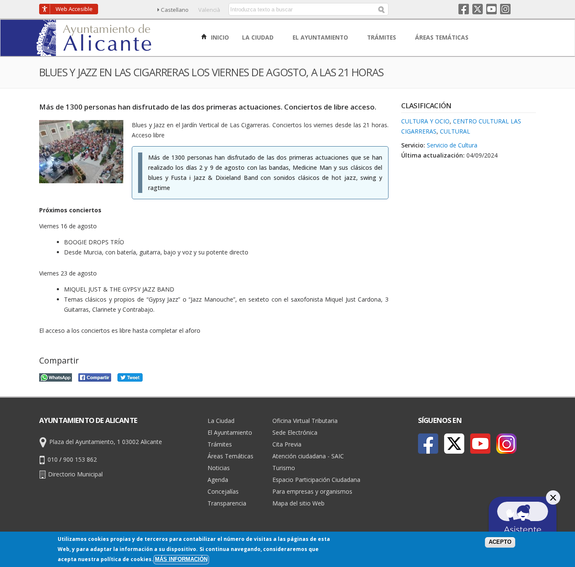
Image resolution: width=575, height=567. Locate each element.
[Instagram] (506, 443)
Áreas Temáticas (230, 456)
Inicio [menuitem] (219, 37)
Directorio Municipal (75, 474)
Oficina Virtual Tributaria (305, 421)
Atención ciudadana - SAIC (308, 456)
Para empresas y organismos (312, 491)
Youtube (491, 9)
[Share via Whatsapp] (55, 376)
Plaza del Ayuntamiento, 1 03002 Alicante (105, 442)
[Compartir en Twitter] (130, 376)
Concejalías (223, 491)
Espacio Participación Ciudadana (316, 480)
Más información (181, 559)
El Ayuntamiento (230, 432)
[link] (94, 51)
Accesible (74, 9)
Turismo (283, 468)
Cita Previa (286, 444)
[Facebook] (428, 443)
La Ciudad (221, 421)
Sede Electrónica (294, 432)
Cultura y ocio (425, 121)
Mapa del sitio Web (298, 503)
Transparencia (227, 503)
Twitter (477, 9)
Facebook (463, 9)
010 (53, 459)
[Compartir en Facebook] (94, 376)
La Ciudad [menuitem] (258, 37)
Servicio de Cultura (452, 145)
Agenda (218, 480)
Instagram (505, 9)
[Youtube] (480, 443)
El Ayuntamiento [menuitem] (321, 37)
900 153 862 (80, 459)
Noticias (219, 468)
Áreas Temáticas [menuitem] (442, 37)
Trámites (220, 444)
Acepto (500, 542)
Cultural (455, 131)
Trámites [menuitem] (382, 37)
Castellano (175, 9)
